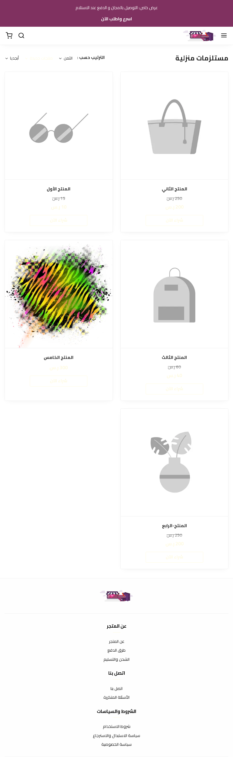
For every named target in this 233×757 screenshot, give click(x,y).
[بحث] (21, 35)
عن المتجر (116, 642)
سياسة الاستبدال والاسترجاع (116, 736)
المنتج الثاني (174, 189)
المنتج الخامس (58, 357)
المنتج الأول (58, 189)
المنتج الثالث (174, 357)
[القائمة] (223, 35)
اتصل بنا (116, 689)
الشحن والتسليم (116, 659)
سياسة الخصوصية (116, 745)
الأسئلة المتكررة (116, 697)
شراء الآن (174, 220)
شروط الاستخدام (116, 727)
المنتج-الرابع (174, 526)
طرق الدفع (116, 650)
